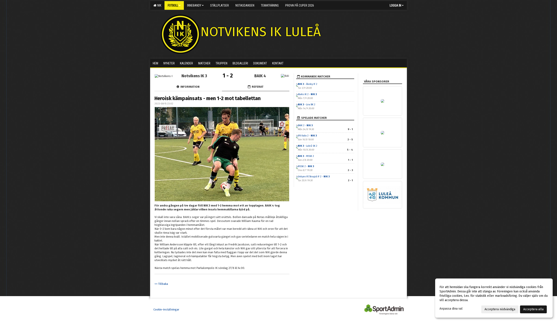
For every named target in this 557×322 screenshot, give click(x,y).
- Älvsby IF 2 (307, 84)
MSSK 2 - (306, 166)
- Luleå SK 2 (307, 145)
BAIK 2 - (305, 125)
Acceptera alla (533, 309)
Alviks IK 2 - (307, 94)
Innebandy (194, 5)
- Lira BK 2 (306, 104)
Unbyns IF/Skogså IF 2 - (314, 176)
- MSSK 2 (306, 156)
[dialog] (494, 298)
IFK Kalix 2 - (307, 135)
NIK (158, 5)
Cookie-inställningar (166, 309)
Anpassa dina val (451, 308)
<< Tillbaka (161, 283)
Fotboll (173, 5)
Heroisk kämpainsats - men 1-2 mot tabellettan (207, 98)
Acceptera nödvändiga (500, 309)
